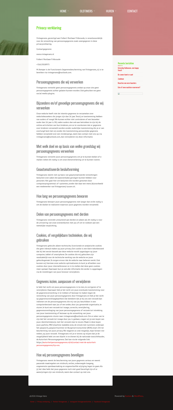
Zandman (121, 78)
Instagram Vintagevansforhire (80, 402)
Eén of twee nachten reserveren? (129, 87)
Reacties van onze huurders (127, 83)
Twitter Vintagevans (60, 402)
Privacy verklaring (43, 402)
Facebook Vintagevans (102, 402)
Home (32, 402)
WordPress (138, 396)
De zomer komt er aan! (125, 74)
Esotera (128, 396)
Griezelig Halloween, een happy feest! (128, 69)
